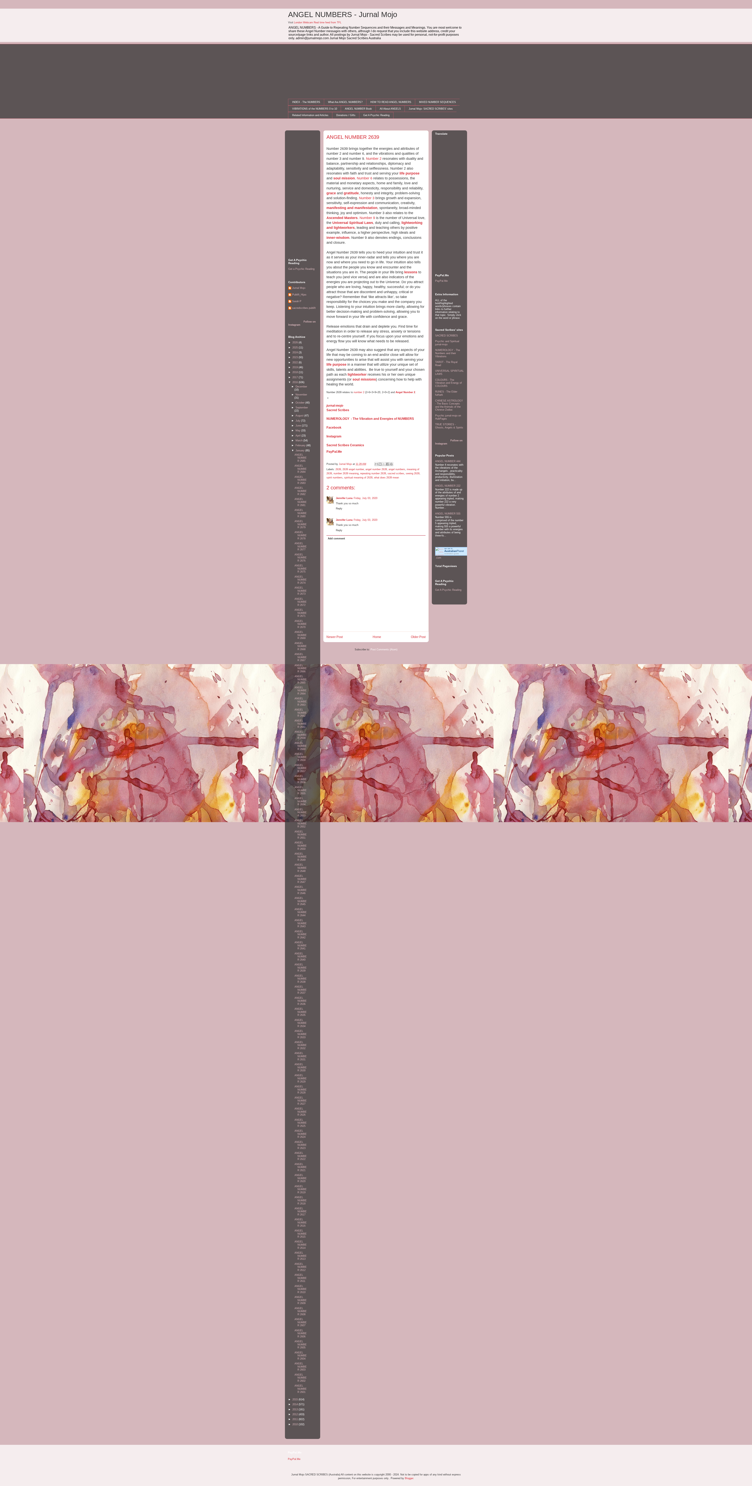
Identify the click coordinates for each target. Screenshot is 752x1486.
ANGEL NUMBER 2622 (301, 1156)
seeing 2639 (412, 473)
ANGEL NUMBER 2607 (301, 1322)
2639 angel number (353, 469)
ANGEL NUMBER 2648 (301, 867)
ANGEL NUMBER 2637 (301, 989)
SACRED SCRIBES (446, 335)
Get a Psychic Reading (301, 268)
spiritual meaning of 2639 (358, 477)
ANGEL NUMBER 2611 (301, 1277)
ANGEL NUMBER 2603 (301, 1366)
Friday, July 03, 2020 (365, 498)
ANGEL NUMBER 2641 (301, 945)
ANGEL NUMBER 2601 (301, 1388)
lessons (410, 272)
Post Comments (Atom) (384, 649)
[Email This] (376, 464)
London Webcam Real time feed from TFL (317, 22)
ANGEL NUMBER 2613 (301, 1255)
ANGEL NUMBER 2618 (301, 1200)
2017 (295, 377)
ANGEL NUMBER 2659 (301, 757)
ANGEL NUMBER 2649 (301, 856)
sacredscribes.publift (304, 307)
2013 (295, 1409)
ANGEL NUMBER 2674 (301, 579)
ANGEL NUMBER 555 (447, 513)
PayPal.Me (334, 451)
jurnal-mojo (334, 405)
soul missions (364, 379)
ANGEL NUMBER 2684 (301, 468)
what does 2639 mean (386, 477)
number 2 (359, 392)
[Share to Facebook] (388, 464)
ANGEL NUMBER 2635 (301, 1011)
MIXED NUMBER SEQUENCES (437, 102)
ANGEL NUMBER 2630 (301, 1067)
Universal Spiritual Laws (352, 223)
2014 (295, 1404)
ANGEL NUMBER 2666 (301, 668)
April (298, 435)
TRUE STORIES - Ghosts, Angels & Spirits (449, 426)
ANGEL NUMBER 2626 (301, 1111)
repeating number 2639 (373, 473)
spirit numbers (334, 477)
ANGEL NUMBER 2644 (301, 912)
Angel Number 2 (405, 392)
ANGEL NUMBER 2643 (301, 923)
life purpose (409, 173)
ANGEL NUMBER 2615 (301, 1233)
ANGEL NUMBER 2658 (301, 734)
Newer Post (334, 637)
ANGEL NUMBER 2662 (301, 712)
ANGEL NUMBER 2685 (301, 457)
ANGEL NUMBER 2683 (301, 479)
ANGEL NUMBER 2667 (301, 657)
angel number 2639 (376, 469)
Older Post (418, 637)
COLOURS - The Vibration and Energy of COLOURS (448, 382)
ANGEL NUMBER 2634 (301, 1023)
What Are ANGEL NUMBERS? (345, 102)
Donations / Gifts (345, 115)
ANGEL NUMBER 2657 (301, 768)
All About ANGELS (390, 108)
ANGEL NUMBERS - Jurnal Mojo (342, 14)
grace (331, 193)
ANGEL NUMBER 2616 (301, 1222)
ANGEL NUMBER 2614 (301, 1244)
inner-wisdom (337, 238)
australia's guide (451, 554)
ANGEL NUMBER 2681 (301, 502)
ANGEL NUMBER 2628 (301, 1089)
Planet (454, 551)
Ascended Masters (342, 218)
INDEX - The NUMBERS (306, 102)
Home (377, 637)
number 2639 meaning (346, 473)
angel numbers (397, 469)
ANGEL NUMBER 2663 (301, 701)
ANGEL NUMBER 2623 (301, 1145)
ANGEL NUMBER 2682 (301, 490)
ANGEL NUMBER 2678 (301, 535)
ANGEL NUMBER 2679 (301, 524)
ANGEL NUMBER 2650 (301, 845)
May (298, 430)
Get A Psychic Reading (376, 115)
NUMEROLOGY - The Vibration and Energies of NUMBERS (370, 418)
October (300, 402)
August (300, 415)
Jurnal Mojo (298, 287)
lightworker (357, 374)
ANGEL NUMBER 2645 (301, 901)
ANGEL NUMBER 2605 (301, 1344)
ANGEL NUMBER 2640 (301, 956)
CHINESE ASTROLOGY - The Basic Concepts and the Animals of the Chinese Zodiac (449, 405)
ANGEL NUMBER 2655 (301, 790)
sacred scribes (396, 473)
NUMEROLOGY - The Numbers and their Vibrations (447, 353)
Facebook (333, 427)
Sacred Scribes (337, 410)
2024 (295, 352)
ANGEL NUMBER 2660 (301, 746)
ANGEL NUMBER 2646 (301, 889)
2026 (295, 342)
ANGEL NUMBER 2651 (301, 834)
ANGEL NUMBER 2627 (301, 1100)
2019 (295, 367)
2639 (338, 469)
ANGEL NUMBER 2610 (301, 1289)
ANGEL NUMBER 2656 (301, 779)
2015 (295, 1399)
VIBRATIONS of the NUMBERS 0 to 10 (314, 108)
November (301, 394)
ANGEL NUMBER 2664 (301, 690)
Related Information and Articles (310, 115)
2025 (295, 347)
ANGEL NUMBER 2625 (301, 1122)
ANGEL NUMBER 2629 (301, 1078)
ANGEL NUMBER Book (358, 108)
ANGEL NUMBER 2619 (301, 1189)
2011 (295, 1419)
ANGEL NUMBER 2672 (301, 601)
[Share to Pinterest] (391, 464)
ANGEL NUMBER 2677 (301, 546)
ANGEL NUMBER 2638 (301, 978)
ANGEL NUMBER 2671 (301, 612)
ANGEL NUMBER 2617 (301, 1211)
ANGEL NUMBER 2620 (301, 1178)
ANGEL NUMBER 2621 (301, 1167)
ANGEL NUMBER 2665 (301, 679)
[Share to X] (384, 464)
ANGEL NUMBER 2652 (301, 823)
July (298, 420)
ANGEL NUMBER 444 (447, 461)
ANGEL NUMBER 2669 (301, 635)
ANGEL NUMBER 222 (447, 485)
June (299, 425)
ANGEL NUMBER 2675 (301, 568)
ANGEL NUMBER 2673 (301, 590)
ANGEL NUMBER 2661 (301, 723)
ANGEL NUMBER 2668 (301, 646)
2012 (295, 1414)
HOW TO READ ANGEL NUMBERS (390, 102)
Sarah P (296, 301)
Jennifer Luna (344, 498)
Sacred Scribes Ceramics (345, 445)
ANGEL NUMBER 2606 (301, 1333)
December (301, 386)
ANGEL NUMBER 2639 (301, 967)
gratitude (351, 193)
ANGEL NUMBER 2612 (301, 1267)
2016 (295, 382)
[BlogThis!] (380, 464)
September (302, 407)
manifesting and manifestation (351, 208)
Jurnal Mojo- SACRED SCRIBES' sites (431, 108)
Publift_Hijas (299, 294)
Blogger (409, 1478)
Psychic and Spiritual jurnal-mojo (447, 343)
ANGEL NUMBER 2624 (301, 1133)
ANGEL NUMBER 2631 (301, 1056)
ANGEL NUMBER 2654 (301, 801)
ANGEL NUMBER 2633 (301, 1034)
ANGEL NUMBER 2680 (301, 513)
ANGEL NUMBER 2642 (301, 934)
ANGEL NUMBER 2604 (301, 1355)
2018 (295, 372)
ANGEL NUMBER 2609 (301, 1300)
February (301, 445)
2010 (295, 1424)
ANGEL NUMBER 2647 (301, 878)
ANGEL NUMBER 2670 (301, 624)
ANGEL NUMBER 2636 (301, 1000)
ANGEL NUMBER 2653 (301, 812)
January (300, 450)
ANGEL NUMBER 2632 (301, 1045)
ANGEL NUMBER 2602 (301, 1377)
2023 (295, 357)
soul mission (344, 178)
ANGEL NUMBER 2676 (301, 557)
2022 (295, 362)
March (299, 440)
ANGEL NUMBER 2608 (301, 1311)
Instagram (333, 436)
